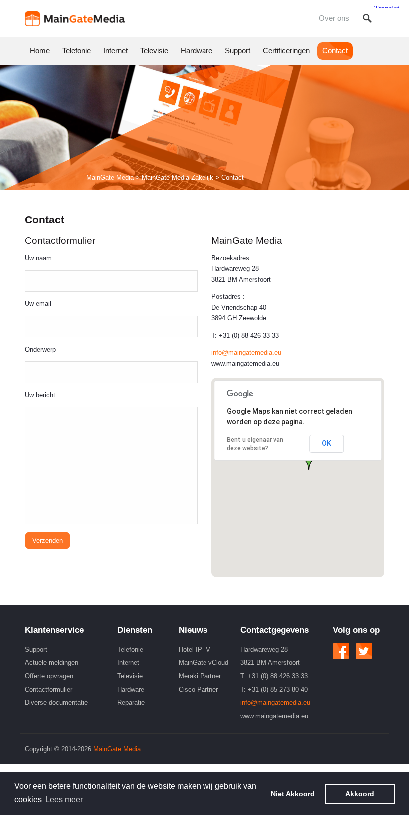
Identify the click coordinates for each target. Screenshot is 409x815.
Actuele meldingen (51, 662)
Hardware (196, 51)
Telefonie (76, 51)
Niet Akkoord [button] (293, 794)
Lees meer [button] (64, 799)
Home (75, 18)
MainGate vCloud (203, 662)
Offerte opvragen (49, 676)
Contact (335, 51)
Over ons (334, 18)
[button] (309, 461)
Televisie (154, 51)
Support (237, 51)
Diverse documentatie (56, 702)
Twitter (364, 651)
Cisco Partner (198, 689)
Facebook (341, 651)
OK (326, 443)
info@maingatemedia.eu (246, 352)
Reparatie (131, 702)
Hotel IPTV (194, 649)
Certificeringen (286, 51)
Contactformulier (48, 689)
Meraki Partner (200, 676)
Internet (115, 51)
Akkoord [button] (359, 794)
